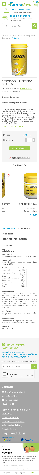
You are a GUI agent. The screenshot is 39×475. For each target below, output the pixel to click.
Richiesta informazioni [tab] (14, 239)
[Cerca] (34, 26)
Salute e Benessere (18, 36)
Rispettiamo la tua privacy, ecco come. (13, 466)
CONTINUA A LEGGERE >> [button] (13, 127)
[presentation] (0, 195)
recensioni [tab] (8, 233)
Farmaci (5, 36)
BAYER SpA (26, 88)
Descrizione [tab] (8, 228)
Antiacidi (19, 165)
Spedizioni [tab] (24, 228)
